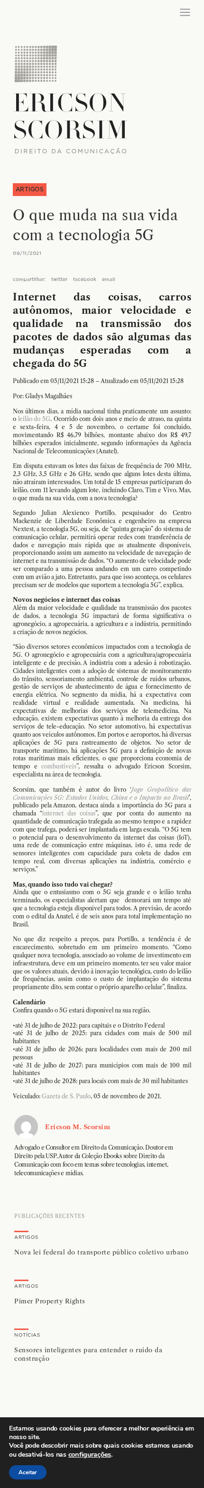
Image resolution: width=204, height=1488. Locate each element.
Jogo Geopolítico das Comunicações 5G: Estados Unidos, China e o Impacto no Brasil (102, 793)
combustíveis (58, 766)
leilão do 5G (34, 418)
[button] (102, 1255)
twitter (59, 279)
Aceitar (28, 1472)
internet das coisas (68, 813)
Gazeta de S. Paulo (66, 1096)
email (108, 279)
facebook (84, 279)
